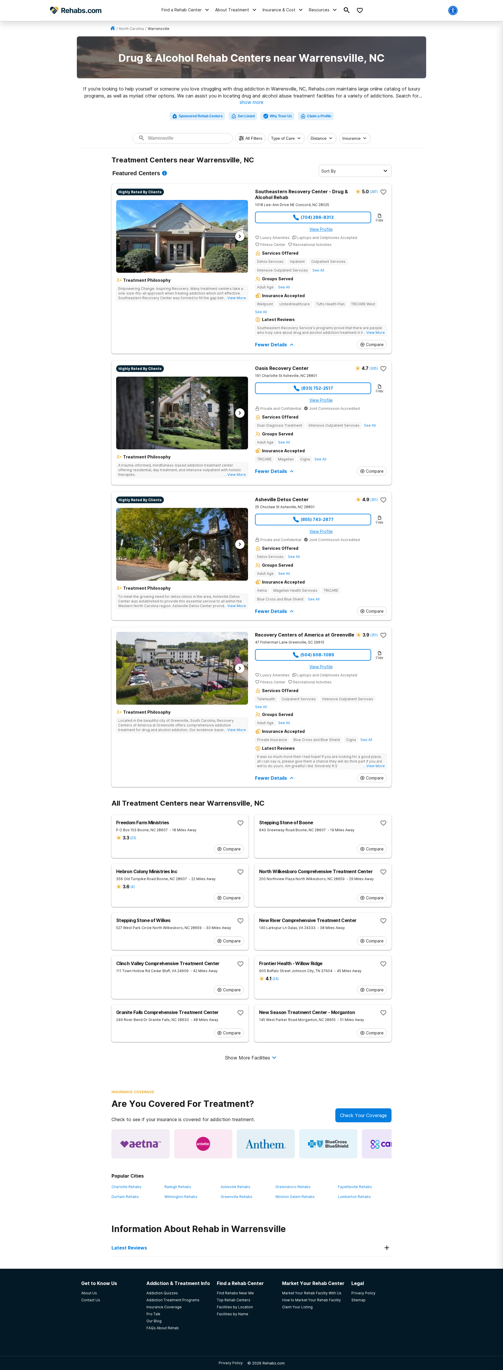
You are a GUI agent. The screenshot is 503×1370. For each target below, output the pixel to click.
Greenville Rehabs (236, 1196)
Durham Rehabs (125, 1196)
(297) (374, 191)
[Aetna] (140, 1143)
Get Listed (246, 116)
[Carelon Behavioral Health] (391, 1143)
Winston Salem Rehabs (295, 1196)
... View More (235, 298)
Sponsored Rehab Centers (201, 116)
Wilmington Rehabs (180, 1196)
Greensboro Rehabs (293, 1187)
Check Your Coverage (363, 1115)
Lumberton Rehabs (354, 1196)
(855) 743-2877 (317, 519)
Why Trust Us (281, 116)
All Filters (253, 138)
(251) (374, 499)
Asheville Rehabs (235, 1187)
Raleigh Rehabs (177, 1187)
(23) (133, 838)
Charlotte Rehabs (126, 1187)
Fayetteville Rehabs (355, 1187)
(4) (132, 887)
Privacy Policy (231, 1363)
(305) (373, 368)
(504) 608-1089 (317, 654)
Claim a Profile (319, 116)
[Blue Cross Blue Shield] (328, 1143)
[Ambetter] (203, 1143)
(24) (275, 978)
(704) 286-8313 (317, 217)
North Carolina (131, 28)
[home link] (112, 29)
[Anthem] (266, 1143)
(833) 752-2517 (317, 388)
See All (318, 270)
